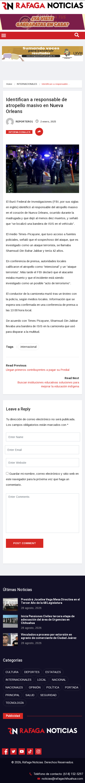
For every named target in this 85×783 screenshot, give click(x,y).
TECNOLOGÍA (15, 702)
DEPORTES (32, 672)
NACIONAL (59, 679)
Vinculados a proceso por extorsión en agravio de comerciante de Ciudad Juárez (48, 636)
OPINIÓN (35, 687)
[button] (4, 35)
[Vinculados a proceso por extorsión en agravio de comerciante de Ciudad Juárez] (10, 639)
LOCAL (41, 679)
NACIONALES (14, 687)
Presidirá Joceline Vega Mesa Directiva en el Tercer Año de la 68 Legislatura (50, 601)
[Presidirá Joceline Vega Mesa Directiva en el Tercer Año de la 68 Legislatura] (10, 604)
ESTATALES (53, 672)
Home (9, 84)
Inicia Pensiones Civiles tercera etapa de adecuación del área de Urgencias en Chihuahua (48, 619)
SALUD (30, 695)
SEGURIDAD (48, 695)
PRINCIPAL (13, 695)
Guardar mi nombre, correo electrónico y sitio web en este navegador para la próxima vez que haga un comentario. (42, 479)
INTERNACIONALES (27, 84)
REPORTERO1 (24, 121)
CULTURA (12, 672)
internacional (29, 346)
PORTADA (71, 687)
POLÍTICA (52, 687)
